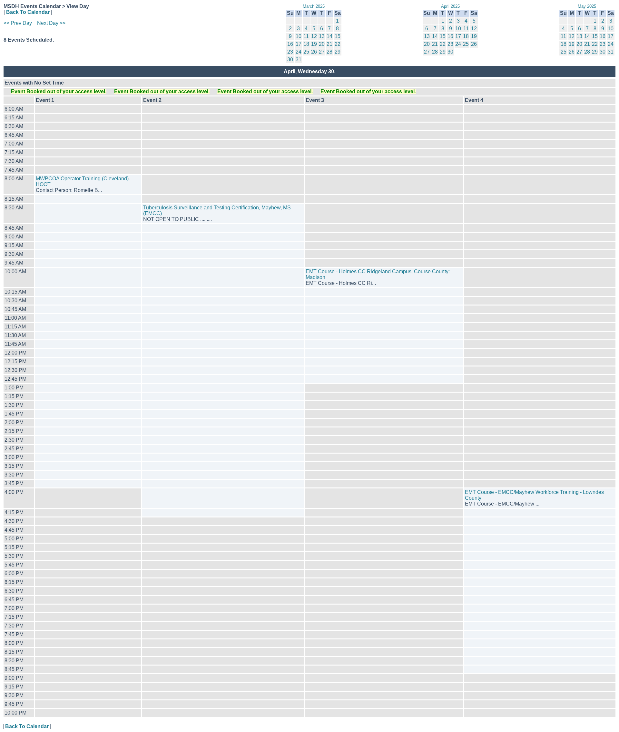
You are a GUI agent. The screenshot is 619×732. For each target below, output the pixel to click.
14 (329, 36)
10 (298, 36)
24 (298, 52)
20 (322, 44)
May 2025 (587, 6)
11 (306, 36)
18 (306, 44)
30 (290, 59)
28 (329, 52)
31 (298, 59)
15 (337, 36)
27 (322, 52)
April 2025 (450, 6)
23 (290, 52)
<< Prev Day (18, 23)
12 (314, 36)
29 (337, 52)
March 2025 (314, 6)
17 (298, 44)
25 (306, 52)
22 (337, 44)
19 (314, 44)
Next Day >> (51, 23)
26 (314, 52)
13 (322, 36)
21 (329, 44)
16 (290, 44)
